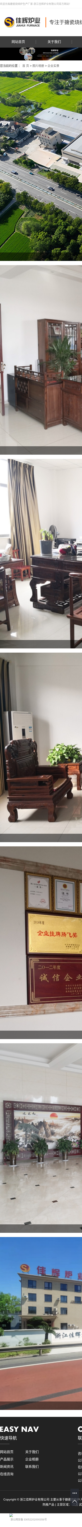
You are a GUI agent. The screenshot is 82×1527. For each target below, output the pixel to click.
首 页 (25, 65)
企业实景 (53, 65)
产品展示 (6, 1459)
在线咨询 (6, 1474)
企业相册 (32, 1459)
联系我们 (32, 1466)
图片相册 (38, 65)
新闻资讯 (6, 1466)
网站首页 (18, 42)
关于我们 (54, 42)
